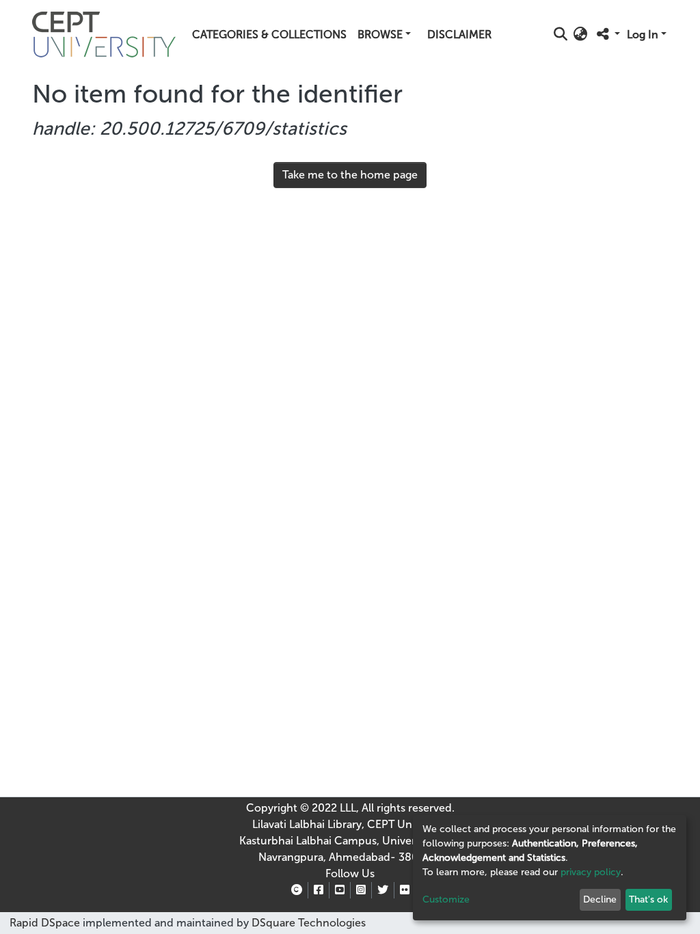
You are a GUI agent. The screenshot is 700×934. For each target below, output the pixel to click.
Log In (642, 34)
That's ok (648, 899)
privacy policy (591, 872)
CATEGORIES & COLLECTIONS (269, 34)
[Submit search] (560, 35)
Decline (600, 899)
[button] (580, 35)
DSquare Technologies (307, 922)
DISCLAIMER (459, 34)
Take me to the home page (350, 174)
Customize (446, 899)
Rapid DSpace (45, 922)
